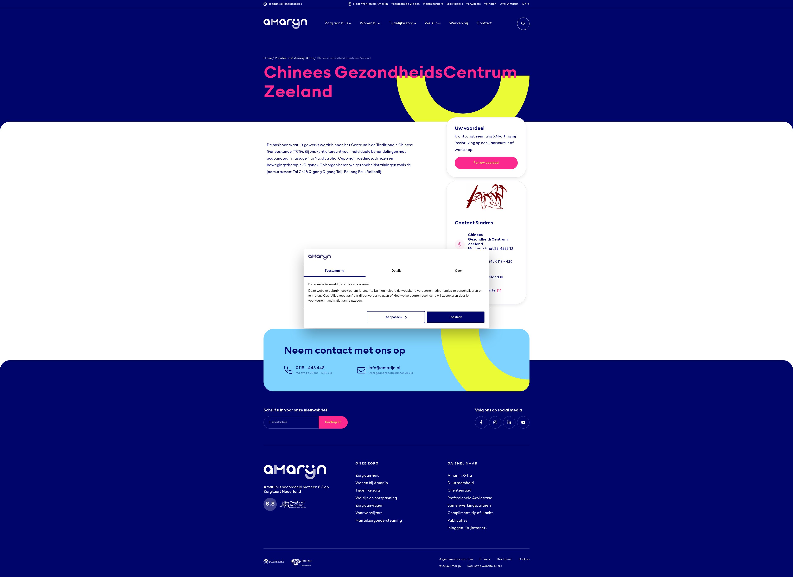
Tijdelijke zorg (367, 490)
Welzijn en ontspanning (376, 498)
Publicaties (457, 520)
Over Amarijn (509, 4)
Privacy (485, 559)
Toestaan (455, 317)
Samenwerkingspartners (469, 505)
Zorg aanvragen (369, 505)
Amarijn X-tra (460, 475)
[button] (523, 24)
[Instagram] (495, 422)
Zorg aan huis (367, 475)
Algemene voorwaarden (456, 559)
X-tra (525, 4)
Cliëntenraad (459, 490)
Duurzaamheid (461, 483)
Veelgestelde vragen (405, 4)
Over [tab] (458, 270)
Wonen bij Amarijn (371, 483)
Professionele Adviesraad (470, 498)
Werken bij (458, 23)
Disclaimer (504, 559)
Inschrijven (333, 422)
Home (268, 58)
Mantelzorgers (433, 4)
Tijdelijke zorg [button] (401, 23)
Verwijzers (473, 4)
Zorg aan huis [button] (337, 23)
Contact (484, 23)
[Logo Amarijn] (285, 24)
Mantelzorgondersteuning (378, 520)
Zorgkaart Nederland (282, 492)
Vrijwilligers (454, 4)
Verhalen (490, 4)
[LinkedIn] (509, 422)
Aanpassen (394, 317)
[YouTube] (523, 422)
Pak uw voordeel (486, 162)
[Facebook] (481, 422)
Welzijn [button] (431, 23)
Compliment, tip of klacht (470, 513)
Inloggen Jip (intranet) (467, 528)
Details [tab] (397, 270)
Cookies (524, 559)
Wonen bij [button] (369, 23)
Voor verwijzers (368, 513)
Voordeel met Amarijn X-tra (294, 58)
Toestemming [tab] (334, 270)
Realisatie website (480, 566)
